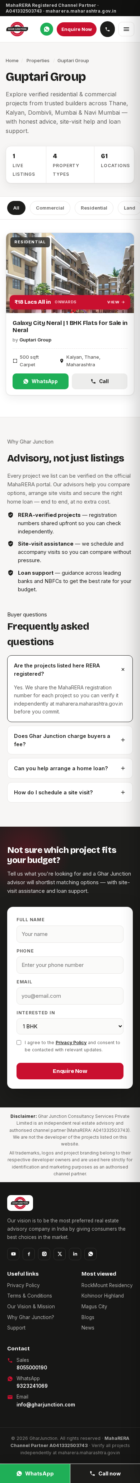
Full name (31, 919)
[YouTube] (13, 1254)
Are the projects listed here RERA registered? (57, 669)
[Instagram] (44, 1254)
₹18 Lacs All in (67, 302)
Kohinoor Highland (102, 1296)
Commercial (50, 208)
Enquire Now (76, 29)
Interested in (36, 1012)
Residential (94, 208)
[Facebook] (29, 1254)
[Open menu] (126, 29)
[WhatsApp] (46, 29)
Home (12, 60)
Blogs (87, 1317)
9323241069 (32, 1386)
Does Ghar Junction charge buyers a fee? (62, 740)
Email (24, 981)
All (16, 208)
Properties (38, 60)
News (87, 1328)
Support (16, 1328)
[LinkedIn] (75, 1254)
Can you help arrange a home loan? (61, 768)
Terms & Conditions (29, 1296)
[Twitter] (59, 1254)
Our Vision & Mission (31, 1306)
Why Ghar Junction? (30, 1317)
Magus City (94, 1306)
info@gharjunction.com (46, 1405)
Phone (25, 951)
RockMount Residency (107, 1285)
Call (104, 381)
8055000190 (32, 1367)
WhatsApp (45, 381)
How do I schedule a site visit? (53, 792)
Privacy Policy (71, 1042)
